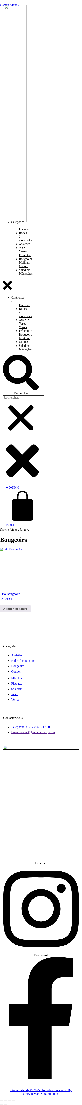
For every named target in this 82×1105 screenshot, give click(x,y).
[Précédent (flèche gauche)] (1, 1104)
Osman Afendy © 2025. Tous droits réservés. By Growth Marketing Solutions (41, 1091)
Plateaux (24, 229)
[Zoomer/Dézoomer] (1, 1100)
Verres (23, 251)
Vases (22, 247)
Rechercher (21, 393)
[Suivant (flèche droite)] (5, 1104)
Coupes (23, 266)
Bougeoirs (25, 259)
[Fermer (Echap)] (13, 1100)
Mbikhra (24, 262)
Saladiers (24, 270)
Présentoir (25, 255)
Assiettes (24, 244)
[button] (7, 286)
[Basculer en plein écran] (5, 1100)
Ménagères (26, 273)
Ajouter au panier (15, 608)
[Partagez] (9, 1100)
